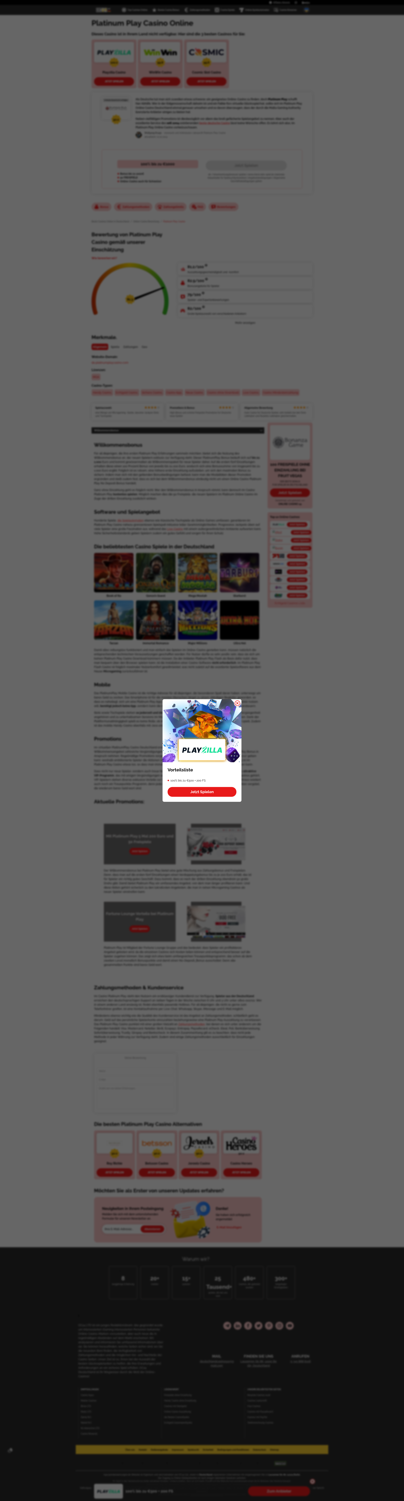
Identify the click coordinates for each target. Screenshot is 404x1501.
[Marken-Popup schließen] (237, 703)
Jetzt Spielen (202, 792)
